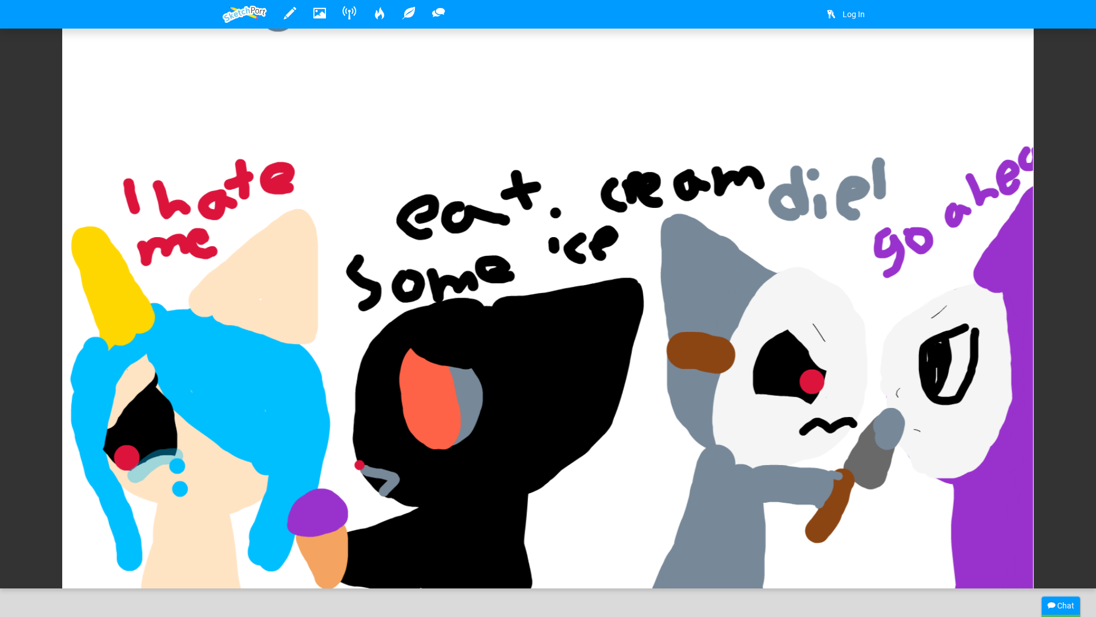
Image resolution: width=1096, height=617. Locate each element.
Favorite (310, 567)
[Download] (828, 55)
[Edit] (798, 55)
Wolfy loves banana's (295, 544)
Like (245, 567)
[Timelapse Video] (859, 55)
